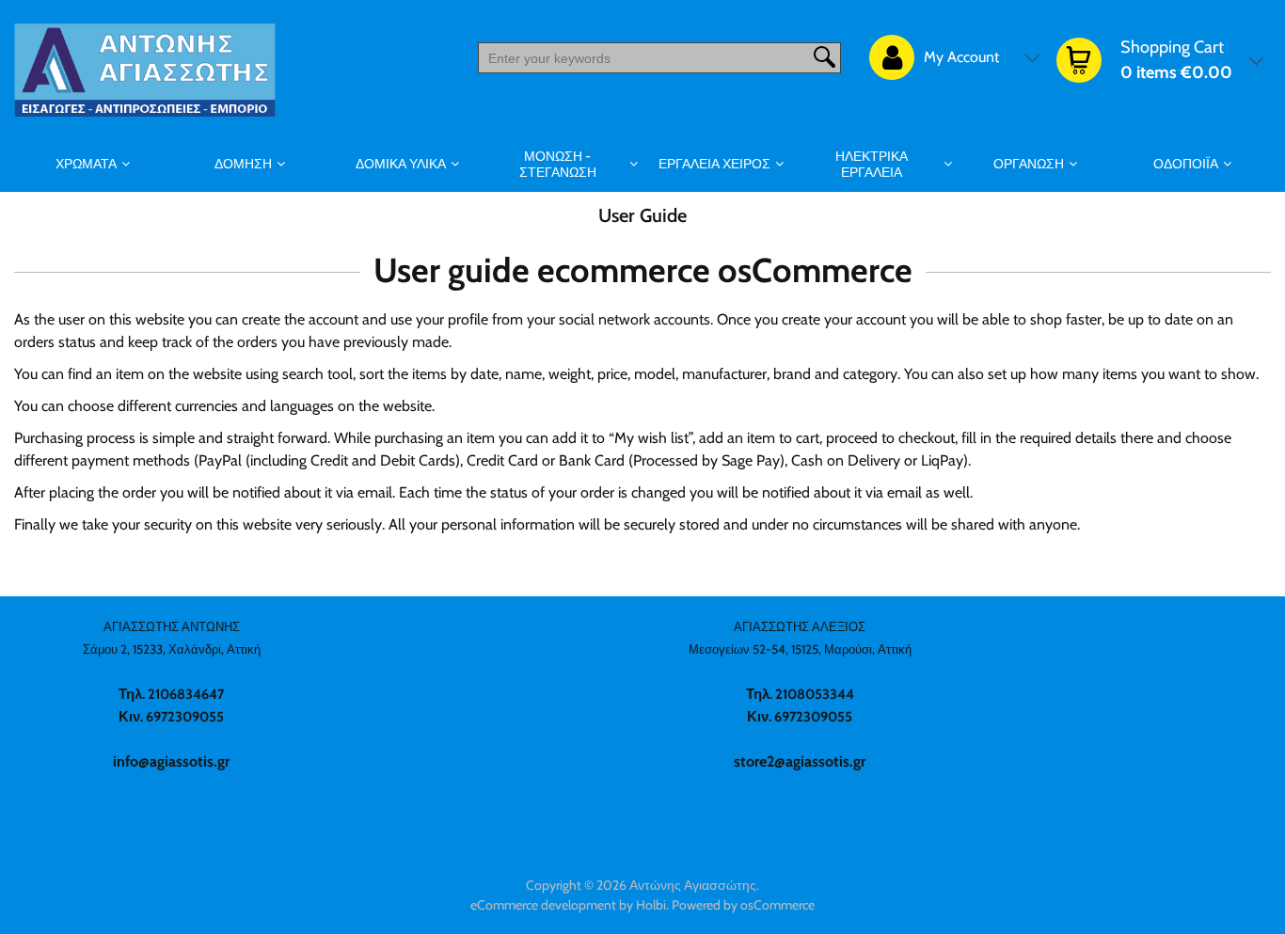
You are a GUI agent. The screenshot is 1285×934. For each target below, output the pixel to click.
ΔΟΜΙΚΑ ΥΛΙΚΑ (401, 163)
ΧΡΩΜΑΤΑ (86, 163)
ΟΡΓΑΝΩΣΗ (1028, 163)
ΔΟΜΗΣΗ (243, 163)
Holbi (651, 904)
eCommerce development (543, 904)
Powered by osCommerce (743, 904)
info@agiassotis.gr (171, 761)
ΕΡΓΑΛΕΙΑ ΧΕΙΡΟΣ (714, 163)
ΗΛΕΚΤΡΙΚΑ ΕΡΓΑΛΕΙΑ (871, 164)
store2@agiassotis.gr (799, 761)
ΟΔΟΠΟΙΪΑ (1185, 163)
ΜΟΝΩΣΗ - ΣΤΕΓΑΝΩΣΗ (557, 164)
